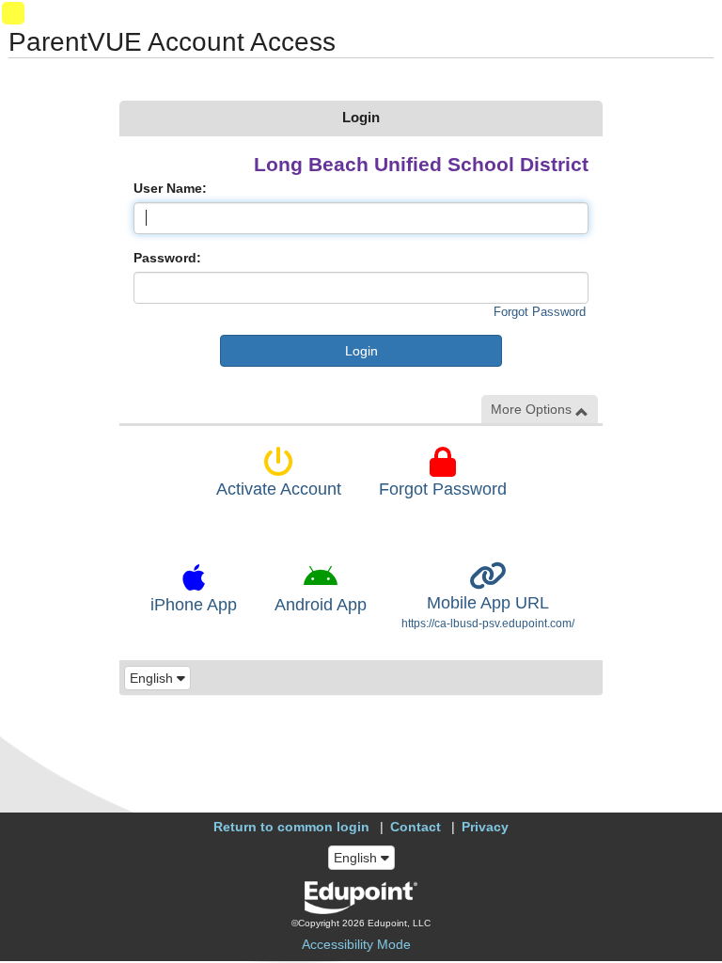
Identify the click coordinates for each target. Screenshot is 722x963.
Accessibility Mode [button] (356, 944)
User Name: (170, 188)
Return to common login (291, 826)
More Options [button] (533, 409)
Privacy (485, 826)
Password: (167, 257)
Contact (415, 826)
